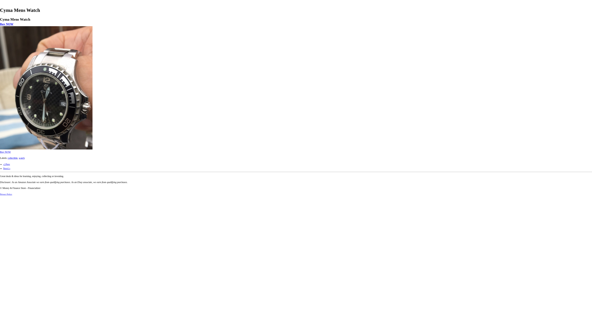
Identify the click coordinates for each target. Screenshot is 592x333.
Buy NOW (6, 24)
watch (22, 158)
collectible (13, 158)
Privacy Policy (6, 194)
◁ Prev (6, 164)
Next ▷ (6, 168)
